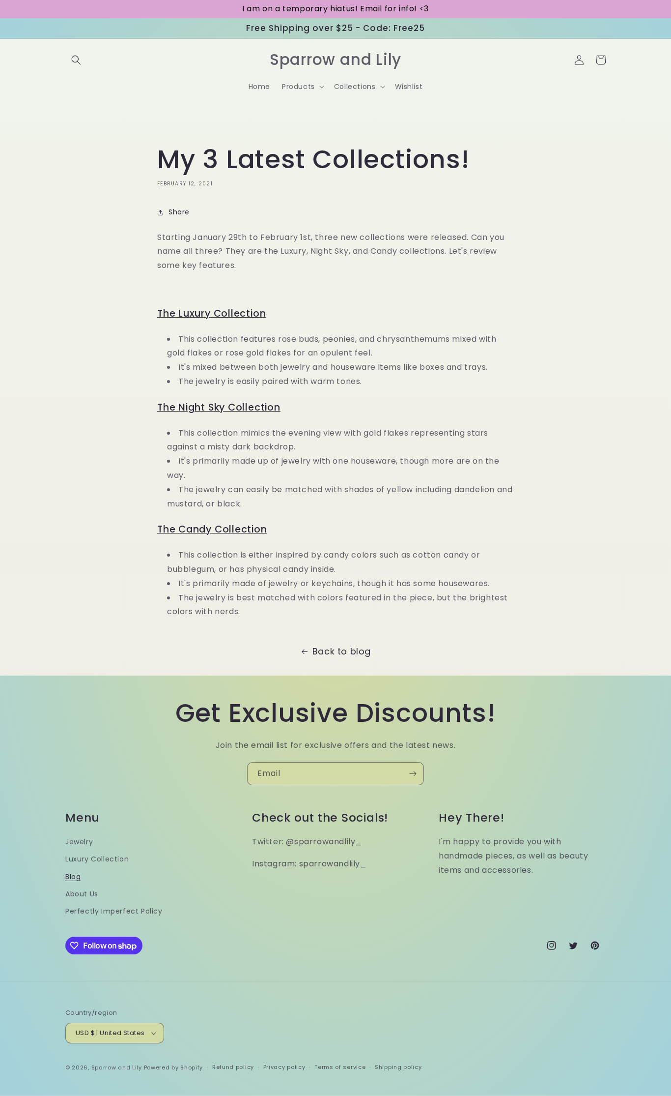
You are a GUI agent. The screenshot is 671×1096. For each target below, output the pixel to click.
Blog (73, 877)
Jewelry (79, 842)
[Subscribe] (412, 773)
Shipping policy (398, 1067)
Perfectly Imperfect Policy (114, 911)
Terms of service (339, 1067)
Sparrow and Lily (116, 1067)
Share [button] (179, 212)
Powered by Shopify (173, 1067)
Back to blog (341, 651)
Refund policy (233, 1067)
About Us (81, 894)
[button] (76, 60)
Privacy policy (284, 1067)
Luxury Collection (97, 859)
